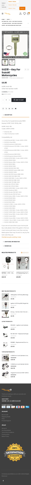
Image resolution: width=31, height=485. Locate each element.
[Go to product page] (8, 263)
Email (15, 108)
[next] (28, 69)
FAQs (3, 419)
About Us (4, 428)
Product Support (6, 421)
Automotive (4, 271)
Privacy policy (5, 434)
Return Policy (5, 436)
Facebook (3, 108)
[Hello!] (20, 13)
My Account (5, 415)
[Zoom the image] (7, 390)
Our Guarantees (6, 430)
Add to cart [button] (11, 259)
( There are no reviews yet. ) (16, 78)
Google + (12, 108)
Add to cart (20, 100)
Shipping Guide (6, 417)
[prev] (25, 69)
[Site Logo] (7, 14)
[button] (3, 13)
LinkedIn (9, 108)
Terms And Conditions (8, 432)
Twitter (6, 108)
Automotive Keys (10, 271)
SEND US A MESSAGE (11, 401)
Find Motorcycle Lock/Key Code (11, 237)
